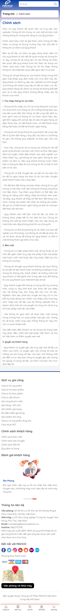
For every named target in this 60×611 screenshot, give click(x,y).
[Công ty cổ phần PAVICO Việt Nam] (7, 4)
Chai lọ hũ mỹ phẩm (11, 385)
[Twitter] (9, 550)
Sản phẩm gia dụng (11, 409)
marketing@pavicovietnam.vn (23, 524)
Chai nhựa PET (8, 424)
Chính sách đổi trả (10, 444)
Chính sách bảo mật (11, 436)
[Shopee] (26, 550)
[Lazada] (31, 550)
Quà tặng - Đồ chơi (11, 405)
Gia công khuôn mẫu (12, 401)
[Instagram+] (15, 550)
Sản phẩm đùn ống (11, 416)
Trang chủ (9, 13)
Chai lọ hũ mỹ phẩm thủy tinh (16, 420)
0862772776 (16, 527)
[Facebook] (3, 550)
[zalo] (37, 550)
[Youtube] (20, 550)
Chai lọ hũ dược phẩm (12, 389)
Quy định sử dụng (10, 448)
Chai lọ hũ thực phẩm (12, 393)
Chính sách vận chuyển (13, 440)
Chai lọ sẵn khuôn (10, 397)
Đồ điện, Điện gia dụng (13, 413)
